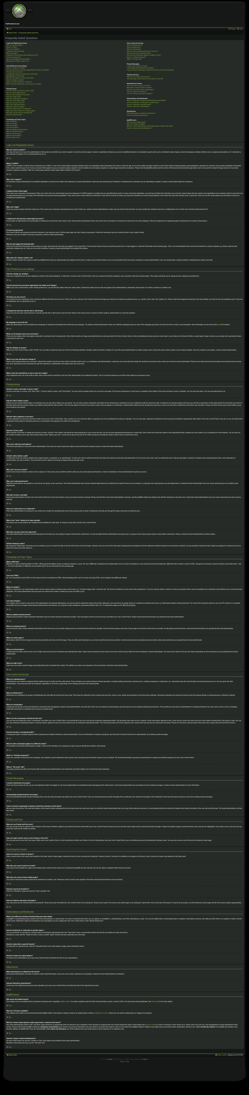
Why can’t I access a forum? (15, 102)
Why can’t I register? (12, 49)
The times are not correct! (14, 72)
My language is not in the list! (15, 76)
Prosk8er (144, 1059)
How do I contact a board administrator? (139, 128)
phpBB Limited (65, 1001)
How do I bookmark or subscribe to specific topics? (143, 102)
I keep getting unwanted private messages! (140, 68)
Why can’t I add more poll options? (17, 98)
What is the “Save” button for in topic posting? (20, 110)
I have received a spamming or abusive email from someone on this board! (150, 70)
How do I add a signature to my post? (18, 94)
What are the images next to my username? (20, 78)
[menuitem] (9, 28)
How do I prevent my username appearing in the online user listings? (27, 70)
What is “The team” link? (134, 59)
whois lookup (151, 1025)
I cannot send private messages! (137, 66)
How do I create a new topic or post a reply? (20, 90)
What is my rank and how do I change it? (19, 82)
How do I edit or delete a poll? (15, 100)
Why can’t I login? (11, 53)
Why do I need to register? (14, 45)
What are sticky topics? (13, 133)
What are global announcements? (16, 129)
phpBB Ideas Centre (101, 1013)
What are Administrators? (135, 45)
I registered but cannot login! (15, 51)
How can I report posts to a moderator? (18, 108)
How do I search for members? (136, 91)
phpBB (220, 325)
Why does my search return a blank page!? (140, 89)
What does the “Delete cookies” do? (17, 61)
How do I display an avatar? (15, 80)
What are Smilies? (12, 125)
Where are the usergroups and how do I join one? (142, 51)
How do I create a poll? (13, 96)
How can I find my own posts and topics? (140, 93)
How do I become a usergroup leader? (139, 53)
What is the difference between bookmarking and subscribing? (146, 100)
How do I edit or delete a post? (15, 92)
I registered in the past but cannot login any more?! (22, 55)
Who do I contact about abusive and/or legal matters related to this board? (150, 126)
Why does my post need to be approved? (19, 112)
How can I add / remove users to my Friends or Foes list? (145, 78)
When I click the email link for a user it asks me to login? (23, 84)
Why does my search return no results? (139, 87)
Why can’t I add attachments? (15, 104)
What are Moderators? (134, 47)
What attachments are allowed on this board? (141, 113)
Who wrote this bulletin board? (136, 122)
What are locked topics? (14, 135)
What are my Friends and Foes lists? (138, 77)
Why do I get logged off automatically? (18, 59)
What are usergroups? (134, 49)
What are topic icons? (13, 137)
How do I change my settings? (15, 68)
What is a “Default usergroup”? (136, 57)
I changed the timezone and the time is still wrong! (21, 74)
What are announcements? (14, 131)
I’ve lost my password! (13, 57)
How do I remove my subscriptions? (138, 106)
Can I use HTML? (12, 123)
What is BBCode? (11, 121)
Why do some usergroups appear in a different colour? (144, 55)
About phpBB (156, 1001)
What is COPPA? (11, 47)
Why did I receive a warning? (15, 106)
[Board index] (19, 11)
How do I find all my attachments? (137, 115)
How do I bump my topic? (14, 114)
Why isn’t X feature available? (136, 124)
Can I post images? (12, 127)
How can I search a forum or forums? (138, 85)
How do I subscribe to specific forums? (139, 104)
